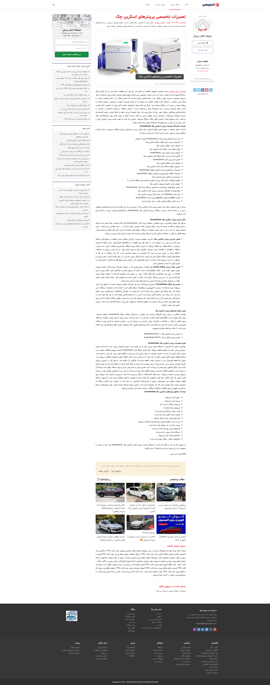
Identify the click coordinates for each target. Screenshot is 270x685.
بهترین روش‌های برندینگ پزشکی (77, 220)
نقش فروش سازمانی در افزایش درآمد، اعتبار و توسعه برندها (73, 191)
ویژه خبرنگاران (130, 625)
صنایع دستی (159, 661)
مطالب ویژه (131, 628)
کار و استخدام (213, 667)
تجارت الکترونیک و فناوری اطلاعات (207, 656)
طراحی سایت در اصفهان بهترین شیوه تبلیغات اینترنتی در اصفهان (73, 135)
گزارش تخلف (103, 471)
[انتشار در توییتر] (199, 90)
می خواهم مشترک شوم (72, 54)
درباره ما (159, 614)
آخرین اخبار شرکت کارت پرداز (78, 66)
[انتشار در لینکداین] (210, 90)
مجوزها (159, 616)
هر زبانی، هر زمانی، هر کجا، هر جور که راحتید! (73, 155)
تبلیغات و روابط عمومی (177, 591)
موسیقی (160, 656)
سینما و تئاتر (159, 653)
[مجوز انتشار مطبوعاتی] (71, 616)
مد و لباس (104, 653)
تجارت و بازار (214, 647)
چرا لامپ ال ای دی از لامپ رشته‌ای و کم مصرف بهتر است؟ (71, 170)
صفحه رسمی (201, 43)
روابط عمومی (131, 614)
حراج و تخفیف (75, 647)
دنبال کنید (201, 50)
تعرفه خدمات (160, 4)
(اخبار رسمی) (160, 22)
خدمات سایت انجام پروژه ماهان (78, 147)
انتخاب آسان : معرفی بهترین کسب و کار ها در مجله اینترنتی (71, 208)
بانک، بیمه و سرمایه (211, 670)
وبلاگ (147, 4)
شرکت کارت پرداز (202, 36)
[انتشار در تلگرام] (195, 90)
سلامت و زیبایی (102, 647)
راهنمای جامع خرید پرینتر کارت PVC (76, 119)
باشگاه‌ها (132, 656)
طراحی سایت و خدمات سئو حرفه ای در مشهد (73, 197)
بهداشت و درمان (185, 650)
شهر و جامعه (186, 653)
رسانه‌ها (160, 647)
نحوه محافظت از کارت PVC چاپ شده (75, 95)
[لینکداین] (202, 629)
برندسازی (132, 622)
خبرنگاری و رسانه (129, 619)
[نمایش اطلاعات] (202, 71)
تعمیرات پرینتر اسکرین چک (175, 91)
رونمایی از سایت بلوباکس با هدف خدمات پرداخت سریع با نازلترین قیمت (72, 160)
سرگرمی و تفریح (102, 656)
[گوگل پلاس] (215, 629)
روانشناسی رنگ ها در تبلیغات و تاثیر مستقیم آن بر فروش (72, 215)
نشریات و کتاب (161, 591)
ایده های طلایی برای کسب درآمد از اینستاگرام (73, 144)
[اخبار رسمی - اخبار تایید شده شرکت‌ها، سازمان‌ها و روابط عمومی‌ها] (210, 5)
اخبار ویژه (86, 128)
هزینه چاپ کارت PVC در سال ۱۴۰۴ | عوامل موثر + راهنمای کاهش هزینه (71, 80)
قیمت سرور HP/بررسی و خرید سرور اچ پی (74, 151)
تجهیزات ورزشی (130, 653)
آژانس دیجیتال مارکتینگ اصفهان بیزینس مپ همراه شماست (71, 225)
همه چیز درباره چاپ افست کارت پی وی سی (73, 109)
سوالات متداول (157, 622)
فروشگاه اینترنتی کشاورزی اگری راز (77, 140)
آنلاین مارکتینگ (130, 616)
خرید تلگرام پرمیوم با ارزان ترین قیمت (76, 165)
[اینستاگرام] (194, 629)
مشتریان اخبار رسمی (155, 619)
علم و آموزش (186, 647)
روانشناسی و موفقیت (100, 650)
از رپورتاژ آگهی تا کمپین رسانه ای (152, 628)
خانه (186, 4)
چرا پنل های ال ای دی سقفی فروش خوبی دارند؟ (72, 175)
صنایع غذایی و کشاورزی (210, 664)
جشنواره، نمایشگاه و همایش (71, 650)
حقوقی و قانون (185, 656)
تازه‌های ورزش (130, 647)
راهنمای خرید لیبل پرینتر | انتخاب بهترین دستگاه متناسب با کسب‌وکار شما (72, 73)
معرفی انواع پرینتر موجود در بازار (77, 105)
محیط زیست (186, 661)
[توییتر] (206, 629)
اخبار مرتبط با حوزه (82, 184)
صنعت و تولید (213, 658)
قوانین (160, 625)
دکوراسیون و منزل (101, 658)
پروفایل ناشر (116, 471)
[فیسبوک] (210, 629)
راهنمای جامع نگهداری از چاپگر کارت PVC (74, 85)
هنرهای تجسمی (158, 658)
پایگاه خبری (175, 4)
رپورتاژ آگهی (131, 630)
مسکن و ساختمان (212, 673)
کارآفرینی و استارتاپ (211, 650)
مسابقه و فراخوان (74, 653)
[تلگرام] (198, 629)
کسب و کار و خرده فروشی (210, 661)
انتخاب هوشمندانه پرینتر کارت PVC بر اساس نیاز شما (71, 90)
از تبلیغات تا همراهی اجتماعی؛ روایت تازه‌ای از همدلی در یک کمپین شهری (73, 202)
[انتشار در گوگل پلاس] (206, 90)
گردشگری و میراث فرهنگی (182, 658)
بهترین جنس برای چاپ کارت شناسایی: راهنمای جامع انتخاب (72, 114)
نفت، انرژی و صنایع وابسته (209, 653)
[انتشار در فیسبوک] (202, 90)
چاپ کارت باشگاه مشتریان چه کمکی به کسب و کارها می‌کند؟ (70, 100)
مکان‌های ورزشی (130, 650)
